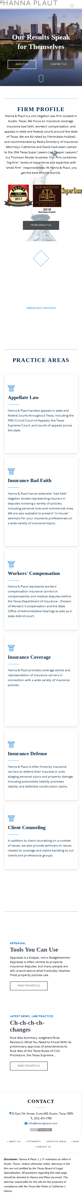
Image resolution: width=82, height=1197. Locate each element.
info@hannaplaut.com (42, 1123)
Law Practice (42, 1016)
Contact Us (44, 1147)
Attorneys (34, 1141)
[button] (72, 6)
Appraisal (18, 943)
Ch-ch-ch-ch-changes (27, 1026)
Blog (76, 1141)
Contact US (58, 64)
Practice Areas (56, 1141)
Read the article (29, 985)
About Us (21, 64)
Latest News (20, 1016)
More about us (41, 225)
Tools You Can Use (34, 949)
